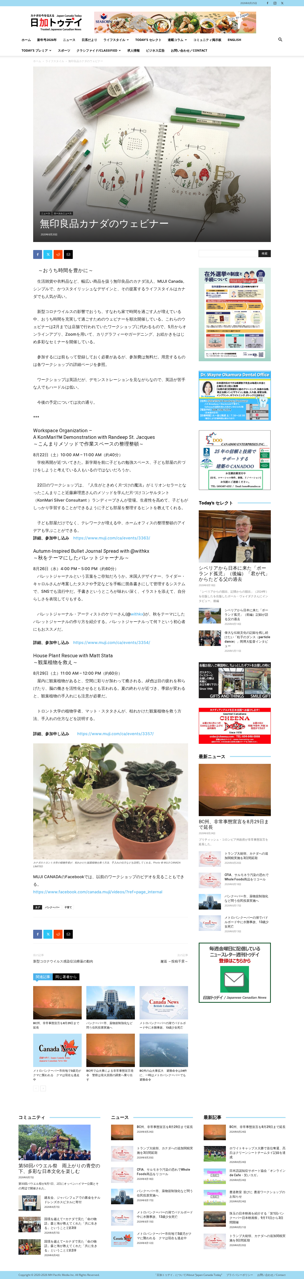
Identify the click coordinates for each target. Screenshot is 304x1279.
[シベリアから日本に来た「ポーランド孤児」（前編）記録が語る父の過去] (210, 615)
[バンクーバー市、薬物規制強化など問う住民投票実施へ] (110, 1002)
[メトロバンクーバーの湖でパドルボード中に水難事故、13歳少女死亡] (164, 1002)
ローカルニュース (63, 213)
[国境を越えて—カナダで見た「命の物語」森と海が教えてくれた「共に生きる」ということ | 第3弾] (29, 1224)
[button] (280, 40)
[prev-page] (36, 1088)
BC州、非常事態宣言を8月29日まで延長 (165, 1127)
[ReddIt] (58, 254)
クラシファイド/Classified (97, 50)
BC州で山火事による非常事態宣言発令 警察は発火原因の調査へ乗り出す (110, 1075)
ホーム (26, 40)
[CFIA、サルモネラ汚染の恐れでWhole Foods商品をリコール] (210, 880)
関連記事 (43, 977)
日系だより (89, 40)
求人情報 (133, 50)
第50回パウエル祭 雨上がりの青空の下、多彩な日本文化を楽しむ (59, 1168)
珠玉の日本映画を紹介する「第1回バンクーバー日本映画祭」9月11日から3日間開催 (256, 1218)
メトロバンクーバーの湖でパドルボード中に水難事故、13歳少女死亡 (247, 922)
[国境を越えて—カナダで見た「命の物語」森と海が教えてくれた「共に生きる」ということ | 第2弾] (29, 1247)
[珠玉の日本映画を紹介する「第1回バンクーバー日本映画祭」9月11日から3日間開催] (215, 1219)
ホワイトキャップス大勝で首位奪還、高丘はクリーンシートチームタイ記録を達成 (257, 1152)
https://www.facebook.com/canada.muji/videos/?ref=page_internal (97, 892)
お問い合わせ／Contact (189, 50)
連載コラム (175, 40)
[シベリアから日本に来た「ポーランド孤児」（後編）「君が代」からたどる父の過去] (235, 536)
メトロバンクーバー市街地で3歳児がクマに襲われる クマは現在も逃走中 (57, 1075)
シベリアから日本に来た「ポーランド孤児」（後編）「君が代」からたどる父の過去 (234, 573)
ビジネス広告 (155, 50)
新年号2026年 (47, 40)
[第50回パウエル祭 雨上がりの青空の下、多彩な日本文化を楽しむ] (59, 1142)
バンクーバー (52, 907)
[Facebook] (267, 3)
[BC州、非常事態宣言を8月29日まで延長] (57, 1002)
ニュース (69, 40)
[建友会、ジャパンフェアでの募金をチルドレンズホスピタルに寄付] (29, 1203)
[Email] (68, 254)
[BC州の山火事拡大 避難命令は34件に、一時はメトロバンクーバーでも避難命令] (164, 1050)
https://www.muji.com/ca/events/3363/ (111, 538)
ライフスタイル (114, 40)
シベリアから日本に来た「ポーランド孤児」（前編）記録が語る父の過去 (246, 614)
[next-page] (43, 1088)
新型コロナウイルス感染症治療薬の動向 (63, 961)
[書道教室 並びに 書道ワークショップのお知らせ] (215, 1197)
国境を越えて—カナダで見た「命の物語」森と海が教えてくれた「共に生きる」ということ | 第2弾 (70, 1246)
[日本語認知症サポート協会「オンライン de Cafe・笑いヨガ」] (215, 1176)
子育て (68, 907)
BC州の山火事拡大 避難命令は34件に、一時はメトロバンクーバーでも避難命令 (163, 1075)
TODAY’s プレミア (35, 50)
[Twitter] (282, 3)
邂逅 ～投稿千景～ (174, 961)
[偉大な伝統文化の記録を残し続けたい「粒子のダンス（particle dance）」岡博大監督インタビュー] (210, 638)
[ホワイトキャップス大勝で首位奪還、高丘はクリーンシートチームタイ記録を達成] (215, 1154)
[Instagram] (275, 3)
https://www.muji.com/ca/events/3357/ (115, 733)
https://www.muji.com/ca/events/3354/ (111, 642)
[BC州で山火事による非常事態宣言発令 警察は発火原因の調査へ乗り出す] (110, 1050)
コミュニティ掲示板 (207, 40)
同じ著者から (66, 977)
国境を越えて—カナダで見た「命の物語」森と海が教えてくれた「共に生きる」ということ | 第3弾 (70, 1223)
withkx (137, 614)
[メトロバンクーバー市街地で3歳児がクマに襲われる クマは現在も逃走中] (57, 1050)
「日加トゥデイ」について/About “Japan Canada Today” (188, 1275)
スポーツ (64, 50)
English (234, 40)
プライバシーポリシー (239, 1275)
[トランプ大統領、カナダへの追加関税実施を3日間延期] (210, 859)
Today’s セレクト (148, 40)
